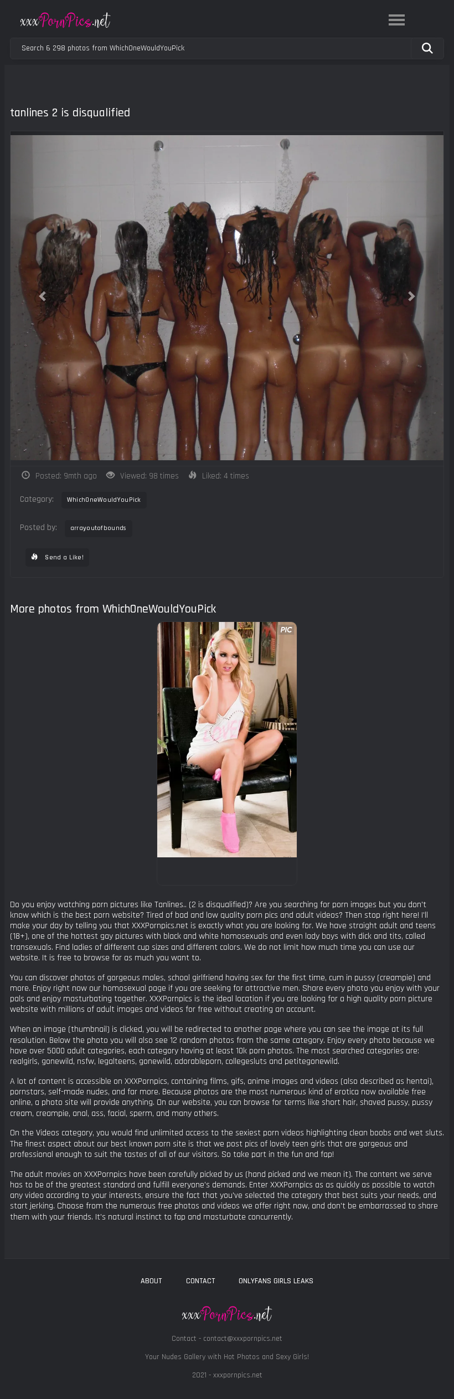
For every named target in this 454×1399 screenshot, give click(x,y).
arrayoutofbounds (98, 528)
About (151, 1281)
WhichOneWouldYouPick (104, 500)
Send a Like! (63, 557)
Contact (200, 1281)
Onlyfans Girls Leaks (276, 1281)
